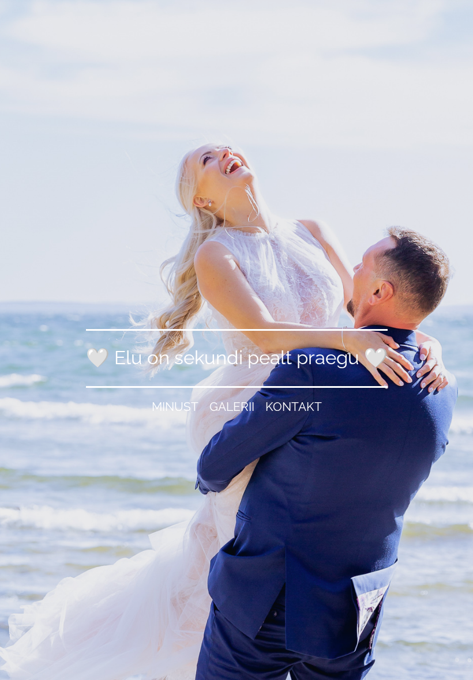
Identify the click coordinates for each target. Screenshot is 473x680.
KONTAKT (293, 406)
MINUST (175, 406)
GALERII (231, 406)
